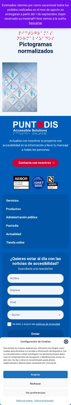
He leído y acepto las (36, 324)
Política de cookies (24, 401)
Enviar (35, 333)
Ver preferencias (35, 392)
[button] (66, 341)
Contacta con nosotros (34, 162)
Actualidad (13, 234)
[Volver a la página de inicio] (35, 128)
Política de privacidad (43, 401)
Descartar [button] (35, 23)
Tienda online (15, 242)
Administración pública (21, 217)
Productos (13, 209)
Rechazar (35, 383)
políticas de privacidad (48, 324)
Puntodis (12, 225)
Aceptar (35, 374)
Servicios (12, 200)
